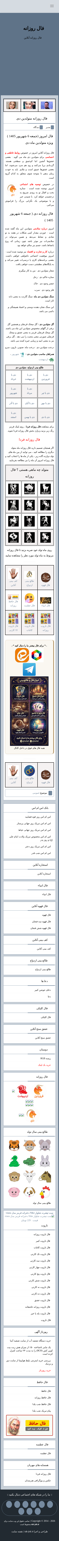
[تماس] (17, 1504)
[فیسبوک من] (34, 1504)
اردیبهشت (44, 359)
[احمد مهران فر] (47, 105)
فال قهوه (46, 915)
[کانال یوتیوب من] (29, 1511)
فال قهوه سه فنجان (41, 921)
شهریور (16, 354)
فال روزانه (33, 28)
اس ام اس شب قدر (41, 853)
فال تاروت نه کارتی (41, 1287)
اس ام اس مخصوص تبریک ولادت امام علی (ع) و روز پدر (31, 838)
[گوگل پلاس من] (38, 1511)
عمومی (35, 793)
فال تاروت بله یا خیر (41, 1313)
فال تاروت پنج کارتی (41, 1274)
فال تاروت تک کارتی (41, 1254)
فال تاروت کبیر (43, 1241)
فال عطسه (45, 1453)
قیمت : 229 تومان (29, 1217)
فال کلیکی (46, 1017)
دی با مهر (45, 403)
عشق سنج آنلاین (43, 1038)
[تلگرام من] (42, 1504)
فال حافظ (46, 1391)
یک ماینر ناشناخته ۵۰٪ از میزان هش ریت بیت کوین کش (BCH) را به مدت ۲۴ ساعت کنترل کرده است (30, 1350)
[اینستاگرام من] (25, 1504)
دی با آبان (29, 403)
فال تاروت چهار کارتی (40, 1267)
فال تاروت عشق (42, 1300)
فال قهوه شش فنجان (40, 928)
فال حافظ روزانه (13, 603)
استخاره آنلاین (44, 873)
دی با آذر (13, 403)
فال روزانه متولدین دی (31, 118)
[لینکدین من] (21, 1511)
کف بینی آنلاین (44, 949)
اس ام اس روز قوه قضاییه (38, 817)
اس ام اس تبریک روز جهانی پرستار (34, 823)
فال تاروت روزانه (42, 1234)
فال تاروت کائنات (42, 1247)
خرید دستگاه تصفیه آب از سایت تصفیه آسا (30, 1340)
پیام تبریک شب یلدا (41, 1411)
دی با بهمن (29, 417)
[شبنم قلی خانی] (12, 105)
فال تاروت (46, 1320)
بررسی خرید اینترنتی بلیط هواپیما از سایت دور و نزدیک (29, 1362)
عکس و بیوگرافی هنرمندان (38, 1480)
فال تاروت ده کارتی (41, 1293)
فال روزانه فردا (43, 1474)
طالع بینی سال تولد (42, 1203)
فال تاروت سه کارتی (40, 1261)
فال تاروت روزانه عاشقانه (38, 1307)
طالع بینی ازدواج (29, 583)
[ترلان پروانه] (29, 105)
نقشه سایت (17, 1531)
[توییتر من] (9, 1504)
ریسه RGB (45, 1058)
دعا (49, 996)
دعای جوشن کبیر (43, 990)
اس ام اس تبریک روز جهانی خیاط (34, 830)
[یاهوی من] (50, 1504)
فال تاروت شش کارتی (40, 1280)
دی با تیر (46, 393)
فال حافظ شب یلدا (41, 1404)
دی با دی (45, 417)
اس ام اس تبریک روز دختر (38, 846)
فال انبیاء (46, 894)
